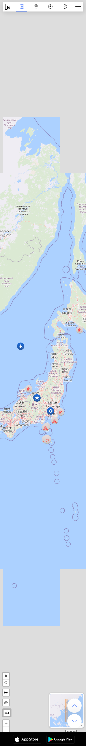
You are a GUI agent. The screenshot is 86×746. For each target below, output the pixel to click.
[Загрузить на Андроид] (60, 739)
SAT (6, 713)
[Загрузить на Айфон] (27, 739)
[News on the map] (9, 7)
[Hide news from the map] (6, 702)
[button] (47, 440)
